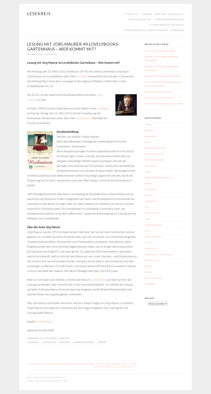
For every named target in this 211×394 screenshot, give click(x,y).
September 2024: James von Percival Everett (162, 76)
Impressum (177, 30)
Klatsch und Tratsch (153, 213)
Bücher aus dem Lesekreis (155, 148)
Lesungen (33, 342)
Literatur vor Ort (139, 19)
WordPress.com (58, 381)
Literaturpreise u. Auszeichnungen (146, 30)
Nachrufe (148, 272)
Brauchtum (149, 130)
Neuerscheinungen (83, 342)
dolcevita (51, 54)
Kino (146, 207)
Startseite (132, 14)
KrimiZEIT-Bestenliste (153, 225)
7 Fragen (146, 14)
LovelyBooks (98, 279)
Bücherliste (176, 14)
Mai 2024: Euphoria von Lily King (158, 92)
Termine (101, 342)
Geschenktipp (150, 189)
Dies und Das (150, 166)
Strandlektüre (150, 284)
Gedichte (148, 183)
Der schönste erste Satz (154, 154)
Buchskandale (150, 136)
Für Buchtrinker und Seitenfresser (158, 177)
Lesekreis (39, 13)
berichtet (81, 76)
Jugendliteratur (151, 201)
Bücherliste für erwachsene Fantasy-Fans (54, 364)
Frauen (147, 172)
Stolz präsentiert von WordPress (46, 377)
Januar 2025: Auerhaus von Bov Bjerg (160, 51)
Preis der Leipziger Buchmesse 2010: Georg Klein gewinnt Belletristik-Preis (110, 365)
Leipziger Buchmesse (153, 236)
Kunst (147, 231)
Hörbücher (149, 195)
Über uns (160, 14)
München (65, 338)
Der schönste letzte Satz (154, 160)
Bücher (147, 142)
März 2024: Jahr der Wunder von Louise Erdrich (164, 104)
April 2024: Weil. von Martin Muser (159, 98)
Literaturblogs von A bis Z (167, 25)
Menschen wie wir (152, 260)
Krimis (147, 219)
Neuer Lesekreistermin (154, 278)
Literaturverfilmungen (169, 19)
